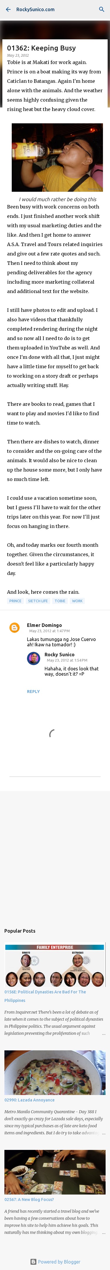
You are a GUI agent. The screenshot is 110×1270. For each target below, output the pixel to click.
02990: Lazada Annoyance (29, 1100)
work (77, 601)
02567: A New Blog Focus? (29, 1199)
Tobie (60, 601)
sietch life (38, 601)
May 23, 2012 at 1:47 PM (49, 631)
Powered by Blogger (58, 1261)
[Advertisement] (55, 855)
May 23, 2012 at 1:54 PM (67, 660)
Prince (15, 601)
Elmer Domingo (44, 625)
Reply (33, 691)
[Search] (101, 9)
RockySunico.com (35, 9)
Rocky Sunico (60, 654)
